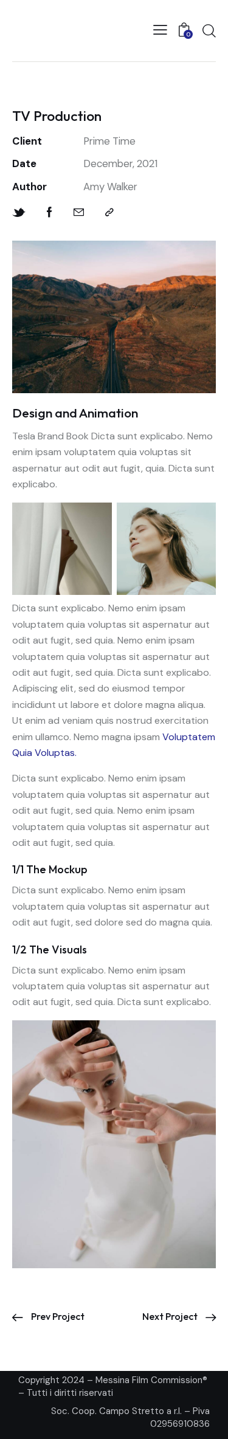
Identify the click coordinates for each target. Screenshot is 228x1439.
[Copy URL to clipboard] (109, 212)
